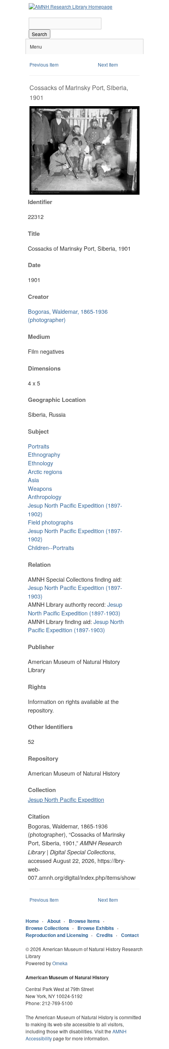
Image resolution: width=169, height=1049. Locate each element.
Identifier (40, 201)
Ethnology (40, 463)
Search (39, 34)
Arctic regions (45, 471)
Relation (39, 564)
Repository (43, 758)
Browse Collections (47, 927)
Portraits (38, 446)
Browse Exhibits (95, 927)
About (54, 920)
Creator (38, 296)
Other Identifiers (50, 726)
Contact (130, 935)
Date (34, 264)
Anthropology (44, 496)
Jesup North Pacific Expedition (66, 799)
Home (32, 920)
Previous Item (44, 64)
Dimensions (44, 368)
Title (34, 233)
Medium (39, 336)
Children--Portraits (51, 547)
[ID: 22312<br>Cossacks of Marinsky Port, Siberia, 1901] (84, 192)
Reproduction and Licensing (57, 935)
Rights (37, 686)
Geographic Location (57, 399)
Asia (33, 480)
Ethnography (44, 454)
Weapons (40, 488)
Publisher (41, 646)
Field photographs (50, 522)
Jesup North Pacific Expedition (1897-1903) (75, 608)
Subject (38, 431)
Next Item (108, 64)
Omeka (60, 963)
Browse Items (84, 920)
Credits (104, 935)
